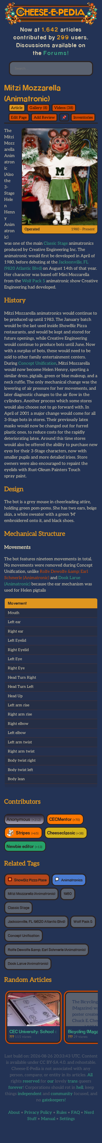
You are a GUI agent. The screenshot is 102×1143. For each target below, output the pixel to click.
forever (15, 1087)
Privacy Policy (38, 1112)
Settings (67, 1118)
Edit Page (19, 117)
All (90, 1075)
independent (30, 1093)
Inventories (83, 117)
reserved (31, 1081)
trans (73, 1081)
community (62, 1093)
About (14, 1112)
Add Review (44, 117)
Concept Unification (37, 363)
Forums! (56, 53)
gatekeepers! (54, 1100)
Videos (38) (63, 108)
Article (16, 108)
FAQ (75, 1112)
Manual (48, 1118)
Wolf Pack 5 (33, 281)
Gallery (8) (38, 108)
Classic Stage (56, 243)
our (50, 1081)
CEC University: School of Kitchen (42, 1031)
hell (79, 1087)
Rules (61, 1112)
